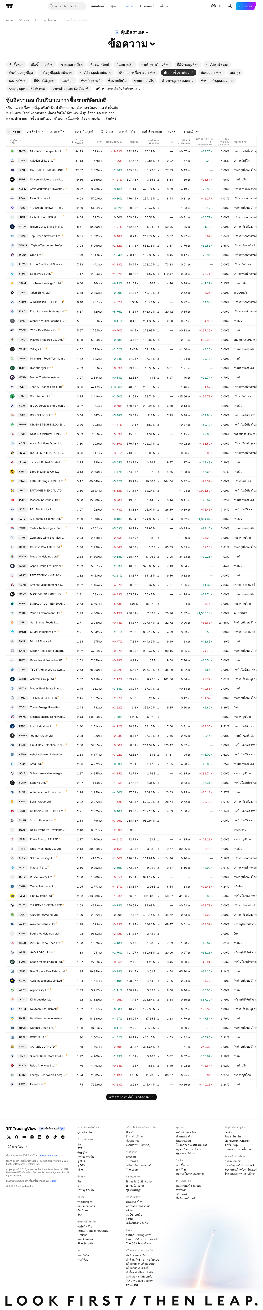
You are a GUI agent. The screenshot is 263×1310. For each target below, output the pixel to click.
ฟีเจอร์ (129, 1132)
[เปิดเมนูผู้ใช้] (230, 6)
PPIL (22, 339)
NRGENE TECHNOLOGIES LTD (47, 424)
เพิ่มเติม (165, 6)
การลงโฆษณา (233, 1161)
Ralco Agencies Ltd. (42, 1065)
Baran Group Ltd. (41, 801)
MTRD (22, 377)
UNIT (22, 810)
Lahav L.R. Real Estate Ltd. (47, 462)
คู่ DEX (81, 1165)
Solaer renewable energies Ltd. (47, 773)
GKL (22, 320)
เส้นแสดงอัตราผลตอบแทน (93, 1230)
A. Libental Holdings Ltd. (45, 518)
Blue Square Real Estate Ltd (47, 971)
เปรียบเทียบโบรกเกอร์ (138, 1165)
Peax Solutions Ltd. (42, 198)
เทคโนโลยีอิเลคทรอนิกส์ (248, 415)
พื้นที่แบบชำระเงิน (187, 1198)
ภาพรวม (131, 1156)
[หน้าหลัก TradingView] (9, 6)
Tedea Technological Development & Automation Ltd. (47, 528)
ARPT (22, 990)
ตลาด (129, 6)
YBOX (22, 330)
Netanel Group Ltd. (42, 1027)
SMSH (22, 820)
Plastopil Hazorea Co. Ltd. (46, 339)
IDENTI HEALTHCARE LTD (46, 217)
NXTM (22, 1008)
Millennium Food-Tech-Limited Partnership (47, 358)
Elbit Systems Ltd (41, 895)
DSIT (22, 415)
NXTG (22, 151)
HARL (22, 1018)
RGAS (22, 405)
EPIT (22, 490)
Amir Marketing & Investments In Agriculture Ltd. (47, 188)
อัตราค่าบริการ (134, 1136)
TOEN (22, 707)
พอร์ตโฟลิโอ (84, 1226)
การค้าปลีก (240, 179)
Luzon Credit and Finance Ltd (47, 264)
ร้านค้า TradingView (138, 1235)
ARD (22, 763)
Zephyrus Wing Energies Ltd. (47, 537)
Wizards (181, 1190)
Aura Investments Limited (46, 980)
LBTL (22, 518)
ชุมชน (115, 6)
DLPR (22, 660)
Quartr (53, 1180)
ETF (79, 1148)
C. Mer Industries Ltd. (43, 631)
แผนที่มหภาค (85, 1239)
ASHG (22, 679)
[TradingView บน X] (9, 1137)
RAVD (22, 1084)
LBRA (22, 471)
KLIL (22, 999)
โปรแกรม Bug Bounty (139, 1280)
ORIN (22, 292)
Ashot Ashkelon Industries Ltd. (47, 754)
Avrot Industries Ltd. (42, 924)
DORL (22, 603)
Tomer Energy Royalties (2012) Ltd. (47, 707)
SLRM (22, 858)
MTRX (22, 867)
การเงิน (238, 320)
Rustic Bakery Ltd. (41, 877)
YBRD (22, 207)
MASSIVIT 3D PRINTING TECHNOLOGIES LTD (47, 594)
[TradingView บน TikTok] (55, 1137)
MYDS (22, 688)
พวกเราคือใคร (134, 1201)
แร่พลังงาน (240, 829)
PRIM (22, 839)
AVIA (22, 160)
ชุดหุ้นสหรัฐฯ (133, 1190)
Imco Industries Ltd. (42, 726)
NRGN (22, 424)
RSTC (22, 876)
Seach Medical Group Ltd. (46, 961)
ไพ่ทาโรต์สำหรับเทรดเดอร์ (141, 1239)
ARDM (22, 301)
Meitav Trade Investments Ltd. (47, 377)
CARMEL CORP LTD (42, 1046)
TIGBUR (22, 245)
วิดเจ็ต (228, 1132)
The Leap (132, 1169)
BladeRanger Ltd (40, 368)
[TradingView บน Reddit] (62, 1137)
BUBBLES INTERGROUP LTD (47, 452)
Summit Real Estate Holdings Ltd (47, 1056)
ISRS (22, 848)
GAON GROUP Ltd (41, 952)
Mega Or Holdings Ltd (44, 556)
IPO (79, 1214)
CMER (22, 631)
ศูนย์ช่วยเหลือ (134, 1214)
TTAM (22, 283)
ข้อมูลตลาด (133, 1140)
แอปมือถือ (83, 1255)
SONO (22, 782)
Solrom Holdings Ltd (42, 858)
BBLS (22, 452)
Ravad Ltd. (37, 1084)
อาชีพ (129, 1218)
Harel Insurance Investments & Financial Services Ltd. (47, 1018)
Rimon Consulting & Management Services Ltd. (47, 226)
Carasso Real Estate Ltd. (45, 547)
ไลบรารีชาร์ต (233, 1136)
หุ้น (79, 1144)
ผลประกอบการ (86, 1206)
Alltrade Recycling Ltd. (44, 914)
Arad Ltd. (36, 763)
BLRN (22, 367)
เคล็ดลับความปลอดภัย (139, 1276)
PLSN (22, 499)
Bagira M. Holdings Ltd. (44, 933)
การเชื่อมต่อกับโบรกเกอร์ (239, 1165)
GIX (22, 396)
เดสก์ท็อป (82, 1259)
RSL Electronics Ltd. (42, 509)
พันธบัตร (82, 1152)
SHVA (22, 792)
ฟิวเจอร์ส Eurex (135, 1185)
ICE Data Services (47, 1155)
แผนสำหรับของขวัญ (138, 1144)
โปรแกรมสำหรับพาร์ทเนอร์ (241, 1169)
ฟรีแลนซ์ (181, 1194)
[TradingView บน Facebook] (16, 1137)
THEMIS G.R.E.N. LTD (43, 697)
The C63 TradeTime (138, 1243)
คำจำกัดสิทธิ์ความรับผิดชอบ (142, 1259)
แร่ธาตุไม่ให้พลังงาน (246, 924)
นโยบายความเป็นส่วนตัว (140, 1263)
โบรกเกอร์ (147, 6)
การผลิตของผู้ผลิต (244, 349)
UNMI (22, 179)
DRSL (22, 1037)
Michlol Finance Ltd (42, 641)
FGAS (22, 744)
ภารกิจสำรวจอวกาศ (138, 1206)
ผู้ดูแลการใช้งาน (186, 1153)
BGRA (22, 933)
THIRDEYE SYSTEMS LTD (46, 905)
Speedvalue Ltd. (40, 273)
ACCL (22, 443)
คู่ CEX (81, 1161)
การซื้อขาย (182, 1165)
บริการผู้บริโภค (242, 160)
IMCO (22, 726)
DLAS (22, 829)
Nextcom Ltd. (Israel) (43, 1008)
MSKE (22, 716)
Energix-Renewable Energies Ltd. (47, 1074)
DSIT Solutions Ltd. (42, 415)
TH (219, 6)
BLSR (22, 971)
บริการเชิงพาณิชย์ (244, 245)
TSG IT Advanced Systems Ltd (47, 669)
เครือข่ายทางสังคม (187, 1132)
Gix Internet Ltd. (40, 396)
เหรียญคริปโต (85, 1156)
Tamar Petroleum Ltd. (43, 886)
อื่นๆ (236, 707)
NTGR (22, 1027)
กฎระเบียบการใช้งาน (188, 1149)
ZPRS (22, 537)
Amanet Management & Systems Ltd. (47, 584)
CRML (22, 1046)
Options (82, 1235)
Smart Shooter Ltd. (42, 820)
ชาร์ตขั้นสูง (231, 1144)
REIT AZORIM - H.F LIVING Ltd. (47, 575)
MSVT (22, 594)
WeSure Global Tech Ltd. (45, 943)
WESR (22, 942)
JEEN (22, 386)
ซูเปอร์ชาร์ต (84, 1132)
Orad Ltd (35, 254)
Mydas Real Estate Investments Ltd (47, 688)
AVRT (22, 924)
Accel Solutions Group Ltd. (46, 443)
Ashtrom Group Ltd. (42, 679)
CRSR (22, 547)
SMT (22, 1056)
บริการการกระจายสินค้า (248, 188)
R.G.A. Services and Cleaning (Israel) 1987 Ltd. (47, 405)
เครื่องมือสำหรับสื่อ (137, 1223)
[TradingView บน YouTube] (24, 1137)
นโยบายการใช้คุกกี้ (137, 1268)
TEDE (22, 528)
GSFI (22, 622)
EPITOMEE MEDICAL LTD (46, 490)
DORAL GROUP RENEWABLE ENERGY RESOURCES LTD (47, 603)
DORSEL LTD (38, 1037)
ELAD (22, 311)
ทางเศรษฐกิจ (85, 1201)
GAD (22, 170)
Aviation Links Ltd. (41, 160)
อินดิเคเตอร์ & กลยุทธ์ (188, 1185)
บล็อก (129, 1210)
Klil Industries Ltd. (41, 999)
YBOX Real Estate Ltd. (44, 330)
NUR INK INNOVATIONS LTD (47, 434)
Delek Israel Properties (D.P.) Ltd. (47, 660)
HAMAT (22, 735)
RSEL (22, 509)
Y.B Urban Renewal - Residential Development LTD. (47, 207)
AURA (22, 980)
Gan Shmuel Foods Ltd (44, 622)
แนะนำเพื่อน (183, 1140)
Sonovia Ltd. (38, 782)
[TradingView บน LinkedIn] (39, 1137)
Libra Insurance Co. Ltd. (45, 471)
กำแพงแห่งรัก (184, 1136)
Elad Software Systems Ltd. (47, 311)
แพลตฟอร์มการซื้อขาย (238, 1149)
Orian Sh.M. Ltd (40, 292)
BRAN (22, 801)
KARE (22, 650)
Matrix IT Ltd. (38, 867)
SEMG (22, 961)
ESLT (22, 895)
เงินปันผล (83, 1210)
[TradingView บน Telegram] (47, 1137)
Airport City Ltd (39, 990)
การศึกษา (181, 1169)
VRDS (22, 613)
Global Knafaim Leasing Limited (47, 320)
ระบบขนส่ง (240, 292)
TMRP (22, 886)
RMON (22, 226)
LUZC (22, 264)
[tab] (16, 64)
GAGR (22, 952)
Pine (80, 1169)
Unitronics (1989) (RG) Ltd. (47, 811)
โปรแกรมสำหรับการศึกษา (240, 1173)
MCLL (22, 641)
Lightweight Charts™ (237, 1140)
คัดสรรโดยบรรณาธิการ (190, 1173)
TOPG (22, 235)
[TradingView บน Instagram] (32, 1137)
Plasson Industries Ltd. (44, 499)
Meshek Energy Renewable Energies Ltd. (47, 716)
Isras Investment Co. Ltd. (46, 848)
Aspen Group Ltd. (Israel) (46, 565)
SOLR (22, 773)
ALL (22, 914)
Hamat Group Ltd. (42, 735)
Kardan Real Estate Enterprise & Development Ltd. (47, 650)
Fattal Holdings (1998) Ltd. (47, 481)
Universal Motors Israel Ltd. (47, 179)
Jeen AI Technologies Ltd (46, 386)
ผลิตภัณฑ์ (98, 6)
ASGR (22, 565)
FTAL (22, 481)
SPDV (22, 273)
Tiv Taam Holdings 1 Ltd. (46, 283)
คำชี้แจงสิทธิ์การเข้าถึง (139, 1272)
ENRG (22, 1074)
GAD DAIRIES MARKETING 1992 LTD (47, 170)
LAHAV (22, 462)
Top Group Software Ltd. (45, 236)
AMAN (22, 584)
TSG (22, 669)
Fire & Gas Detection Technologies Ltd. (47, 745)
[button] (107, 6)
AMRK (22, 188)
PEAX (22, 198)
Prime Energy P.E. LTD (44, 839)
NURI (22, 433)
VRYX (22, 349)
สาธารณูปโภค (242, 537)
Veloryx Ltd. (37, 349)
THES (22, 905)
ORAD (22, 254)
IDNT (22, 217)
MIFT (22, 358)
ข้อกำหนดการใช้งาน (138, 1255)
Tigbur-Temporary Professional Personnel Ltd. (48, 245)
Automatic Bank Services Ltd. (47, 792)
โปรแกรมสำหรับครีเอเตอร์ (191, 1144)
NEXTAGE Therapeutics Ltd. (47, 151)
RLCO (22, 1065)
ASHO (22, 754)
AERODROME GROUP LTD (46, 302)
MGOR (22, 556)
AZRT (22, 575)
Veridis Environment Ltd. (45, 613)
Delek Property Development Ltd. (47, 829)
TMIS (22, 697)
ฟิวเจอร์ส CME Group (139, 1181)
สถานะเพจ (132, 1285)
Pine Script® (85, 1243)
